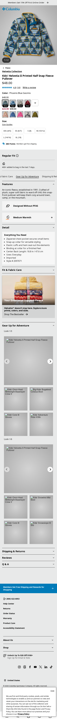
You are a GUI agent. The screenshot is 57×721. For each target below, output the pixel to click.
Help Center (8, 603)
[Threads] (24, 667)
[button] (17, 155)
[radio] (5, 103)
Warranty (7, 618)
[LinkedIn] (46, 667)
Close (52, 691)
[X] (40, 667)
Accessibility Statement (14, 628)
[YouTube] (35, 667)
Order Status (9, 613)
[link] (28, 360)
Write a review (29, 87)
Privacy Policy (23, 714)
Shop (5, 647)
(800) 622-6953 (12, 599)
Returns (6, 608)
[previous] (7, 361)
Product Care (9, 623)
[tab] (28, 177)
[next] (50, 361)
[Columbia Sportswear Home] (11, 9)
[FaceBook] (30, 667)
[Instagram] (19, 667)
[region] (28, 35)
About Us (8, 640)
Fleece (7, 68)
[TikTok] (51, 667)
